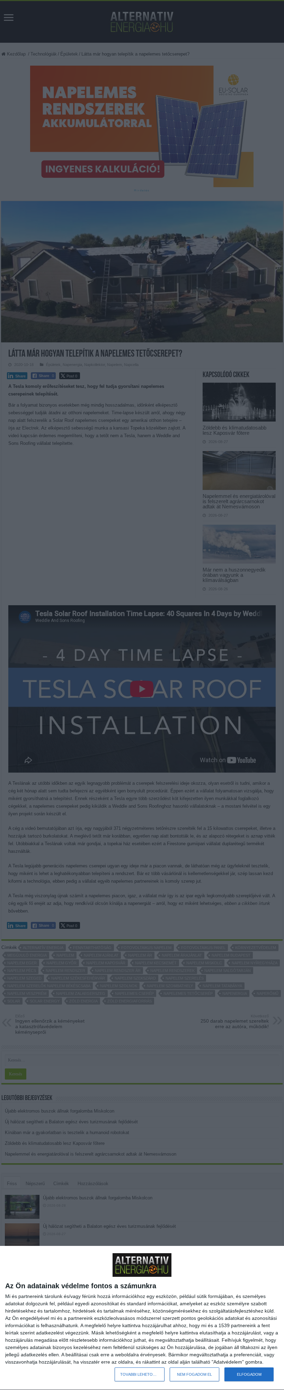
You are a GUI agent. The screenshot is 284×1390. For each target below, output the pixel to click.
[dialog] (142, 1318)
